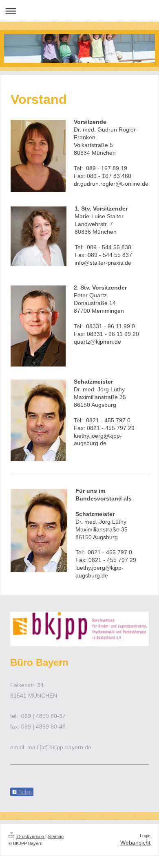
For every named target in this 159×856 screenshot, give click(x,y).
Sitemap (56, 836)
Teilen (24, 792)
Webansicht (135, 842)
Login (145, 835)
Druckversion (30, 836)
